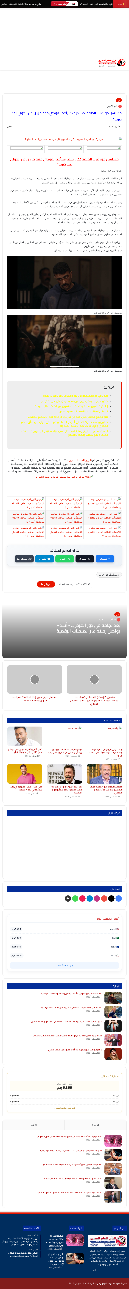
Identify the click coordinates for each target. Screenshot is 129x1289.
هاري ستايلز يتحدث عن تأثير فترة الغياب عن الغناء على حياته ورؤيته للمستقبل (66, 1022)
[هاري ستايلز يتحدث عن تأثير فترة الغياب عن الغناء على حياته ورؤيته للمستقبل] (113, 1026)
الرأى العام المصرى (80, 460)
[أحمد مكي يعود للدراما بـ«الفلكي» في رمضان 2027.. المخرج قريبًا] (113, 1012)
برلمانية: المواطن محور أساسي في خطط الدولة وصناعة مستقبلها (72, 1165)
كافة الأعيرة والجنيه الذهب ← (64, 1108)
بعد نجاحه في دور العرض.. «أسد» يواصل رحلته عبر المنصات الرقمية (88, 628)
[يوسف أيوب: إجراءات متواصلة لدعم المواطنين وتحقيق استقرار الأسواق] (113, 1197)
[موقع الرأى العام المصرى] (112, 62)
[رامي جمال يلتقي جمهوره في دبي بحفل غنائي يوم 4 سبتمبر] (24, 774)
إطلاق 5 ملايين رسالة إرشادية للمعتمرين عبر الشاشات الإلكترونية (71, 406)
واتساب (63, 558)
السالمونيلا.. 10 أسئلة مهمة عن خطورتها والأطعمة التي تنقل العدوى (69, 1137)
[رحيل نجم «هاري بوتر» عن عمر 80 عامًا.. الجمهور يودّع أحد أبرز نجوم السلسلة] (64, 774)
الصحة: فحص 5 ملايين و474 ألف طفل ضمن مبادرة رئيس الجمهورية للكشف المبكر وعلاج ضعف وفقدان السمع (64, 432)
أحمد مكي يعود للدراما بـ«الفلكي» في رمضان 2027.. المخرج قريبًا (71, 1008)
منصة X (83, 558)
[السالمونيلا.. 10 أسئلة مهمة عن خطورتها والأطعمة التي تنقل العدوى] (113, 1141)
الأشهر (33, 1124)
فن (119, 100)
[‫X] (117, 1270)
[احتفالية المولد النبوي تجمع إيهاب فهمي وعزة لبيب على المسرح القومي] (104, 774)
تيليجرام (42, 558)
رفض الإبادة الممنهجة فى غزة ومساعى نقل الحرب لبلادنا (75, 395)
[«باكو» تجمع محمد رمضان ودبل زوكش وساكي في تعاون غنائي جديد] (64, 736)
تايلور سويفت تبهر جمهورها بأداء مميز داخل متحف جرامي (75, 1050)
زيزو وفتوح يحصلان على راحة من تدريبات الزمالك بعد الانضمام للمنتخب (68, 416)
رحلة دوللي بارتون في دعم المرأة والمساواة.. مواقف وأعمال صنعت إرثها (106, 752)
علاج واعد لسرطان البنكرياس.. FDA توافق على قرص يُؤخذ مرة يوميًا (71, 1151)
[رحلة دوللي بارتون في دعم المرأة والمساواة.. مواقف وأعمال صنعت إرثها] (104, 736)
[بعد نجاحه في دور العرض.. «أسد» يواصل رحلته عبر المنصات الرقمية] (113, 998)
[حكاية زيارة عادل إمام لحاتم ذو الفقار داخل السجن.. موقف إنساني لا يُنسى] (113, 1040)
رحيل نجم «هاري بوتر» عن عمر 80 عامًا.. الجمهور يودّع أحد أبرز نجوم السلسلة (66, 790)
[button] (124, 86)
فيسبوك (103, 558)
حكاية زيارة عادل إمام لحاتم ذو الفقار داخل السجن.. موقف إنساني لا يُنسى (68, 1036)
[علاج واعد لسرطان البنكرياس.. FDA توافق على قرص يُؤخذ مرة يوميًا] (113, 1155)
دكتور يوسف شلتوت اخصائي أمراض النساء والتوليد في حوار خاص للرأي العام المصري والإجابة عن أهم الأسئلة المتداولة (64, 423)
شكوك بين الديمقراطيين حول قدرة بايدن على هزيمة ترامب (74, 401)
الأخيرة (95, 1124)
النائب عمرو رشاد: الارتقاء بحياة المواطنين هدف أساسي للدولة (73, 1179)
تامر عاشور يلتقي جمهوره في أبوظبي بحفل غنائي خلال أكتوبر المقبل (25, 750)
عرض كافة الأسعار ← (64, 965)
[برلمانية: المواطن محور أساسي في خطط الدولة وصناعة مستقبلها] (113, 1169)
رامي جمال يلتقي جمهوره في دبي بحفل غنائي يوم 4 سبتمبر (26, 788)
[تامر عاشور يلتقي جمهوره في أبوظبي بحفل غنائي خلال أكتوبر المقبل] (24, 736)
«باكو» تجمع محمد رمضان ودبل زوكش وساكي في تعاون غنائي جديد (65, 750)
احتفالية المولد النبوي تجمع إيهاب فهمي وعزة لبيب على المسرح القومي (106, 790)
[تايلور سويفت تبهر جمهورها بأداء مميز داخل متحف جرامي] (113, 1054)
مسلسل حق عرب (108, 574)
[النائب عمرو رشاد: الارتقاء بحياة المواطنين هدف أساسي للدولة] (113, 1183)
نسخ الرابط (22, 558)
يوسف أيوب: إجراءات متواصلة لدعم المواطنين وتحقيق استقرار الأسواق (69, 1193)
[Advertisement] (64, 31)
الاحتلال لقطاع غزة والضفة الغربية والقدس (83, 411)
